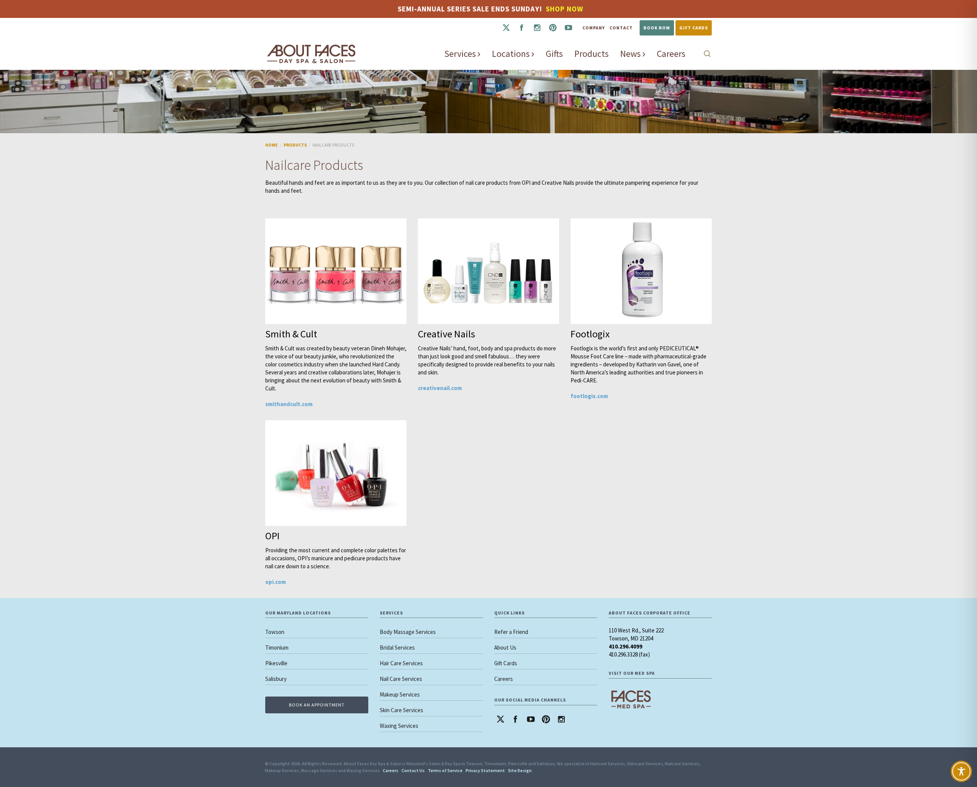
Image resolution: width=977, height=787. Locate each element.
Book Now (656, 28)
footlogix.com (589, 396)
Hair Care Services (401, 663)
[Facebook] (521, 28)
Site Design (520, 770)
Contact (621, 28)
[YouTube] (568, 28)
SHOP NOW (564, 8)
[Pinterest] (553, 28)
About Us (505, 647)
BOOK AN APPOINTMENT (317, 705)
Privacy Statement (485, 770)
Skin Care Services (401, 710)
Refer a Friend (511, 631)
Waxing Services (399, 725)
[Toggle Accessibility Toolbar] (961, 771)
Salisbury (276, 678)
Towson (274, 631)
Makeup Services (400, 694)
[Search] (707, 53)
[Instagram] (537, 28)
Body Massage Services (408, 631)
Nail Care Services (401, 678)
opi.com (275, 581)
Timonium (277, 647)
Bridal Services (397, 647)
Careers (503, 678)
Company (593, 28)
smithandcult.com (289, 404)
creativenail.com (440, 388)
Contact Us (413, 770)
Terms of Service (445, 770)
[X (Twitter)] (506, 28)
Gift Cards (693, 28)
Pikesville (276, 663)
